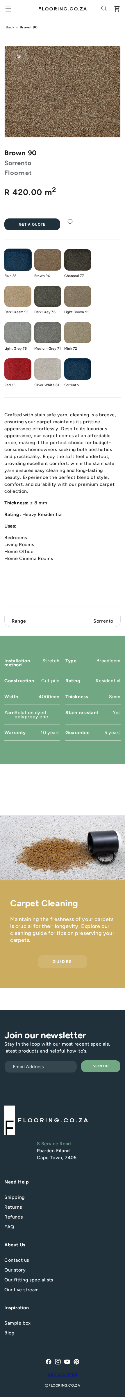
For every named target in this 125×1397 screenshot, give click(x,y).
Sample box (17, 1323)
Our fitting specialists (28, 1280)
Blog (9, 1333)
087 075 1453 (62, 1374)
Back (10, 27)
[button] (8, 8)
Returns (13, 1207)
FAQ (9, 1227)
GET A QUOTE (32, 225)
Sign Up (101, 1066)
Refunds (13, 1217)
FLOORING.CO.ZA (64, 1385)
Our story (15, 1270)
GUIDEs (62, 961)
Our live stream (21, 1289)
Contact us (16, 1260)
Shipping (14, 1197)
